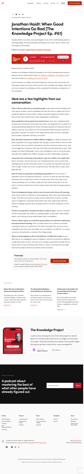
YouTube (22, 50)
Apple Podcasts (31, 50)
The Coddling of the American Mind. (36, 78)
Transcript (47, 50)
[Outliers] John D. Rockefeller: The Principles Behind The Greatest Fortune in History (67, 291)
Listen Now (8, 305)
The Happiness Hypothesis (46, 75)
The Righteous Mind (62, 75)
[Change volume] (43, 61)
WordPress (19, 442)
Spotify (39, 50)
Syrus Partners (77, 440)
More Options (56, 350)
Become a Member (59, 261)
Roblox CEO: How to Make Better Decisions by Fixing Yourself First (14, 290)
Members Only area (40, 264)
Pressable (31, 442)
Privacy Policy (42, 442)
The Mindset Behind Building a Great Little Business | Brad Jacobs (41, 290)
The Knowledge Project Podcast (21, 17)
